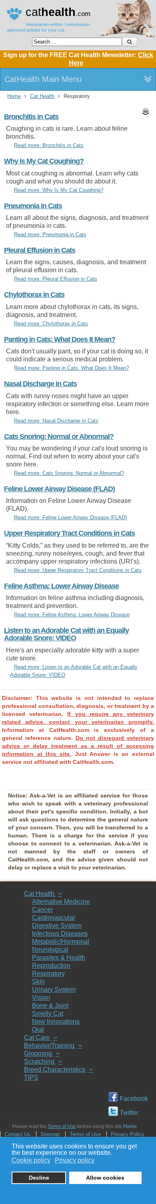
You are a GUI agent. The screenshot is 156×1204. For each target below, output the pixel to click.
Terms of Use (62, 1126)
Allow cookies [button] (105, 1177)
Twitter (128, 1112)
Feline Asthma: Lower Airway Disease (61, 586)
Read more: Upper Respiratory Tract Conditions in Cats (78, 570)
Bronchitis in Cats (31, 117)
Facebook (133, 1098)
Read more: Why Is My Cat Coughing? (58, 190)
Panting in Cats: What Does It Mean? (59, 339)
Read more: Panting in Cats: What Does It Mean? (71, 368)
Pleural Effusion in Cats (39, 250)
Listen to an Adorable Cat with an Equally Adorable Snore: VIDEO (66, 634)
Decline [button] (39, 1177)
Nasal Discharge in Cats (40, 384)
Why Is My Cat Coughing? (44, 161)
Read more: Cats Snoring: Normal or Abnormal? (69, 473)
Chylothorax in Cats (34, 295)
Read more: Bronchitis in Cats (49, 145)
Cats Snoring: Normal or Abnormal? (59, 437)
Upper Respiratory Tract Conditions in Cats (69, 533)
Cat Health (42, 96)
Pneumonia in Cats (33, 206)
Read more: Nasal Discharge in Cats (56, 421)
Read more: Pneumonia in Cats (50, 234)
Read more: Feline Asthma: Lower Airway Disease (72, 615)
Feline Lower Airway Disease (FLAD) (59, 489)
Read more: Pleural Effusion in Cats (55, 279)
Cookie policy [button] (31, 1160)
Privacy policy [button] (74, 1160)
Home (14, 96)
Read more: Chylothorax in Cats (51, 324)
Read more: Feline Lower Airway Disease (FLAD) (70, 517)
